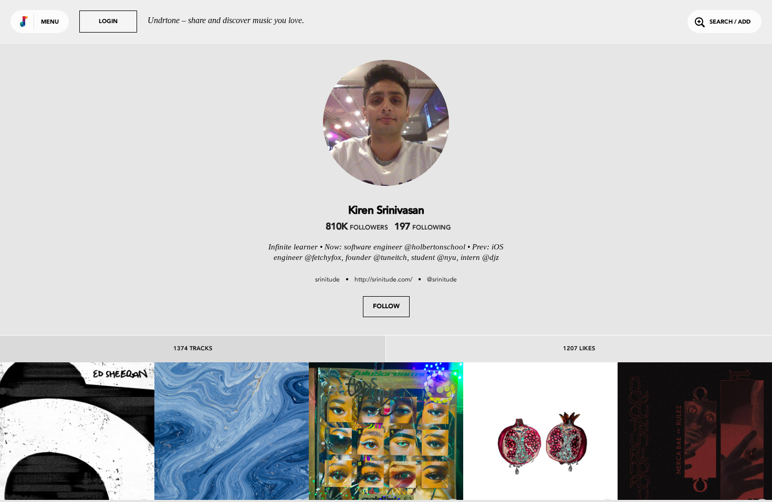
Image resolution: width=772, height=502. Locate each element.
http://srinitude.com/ (383, 279)
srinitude (327, 279)
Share (109, 439)
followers (357, 228)
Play (77, 439)
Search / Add (730, 22)
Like (45, 439)
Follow (386, 307)
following (422, 228)
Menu (50, 22)
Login (108, 22)
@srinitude (442, 279)
